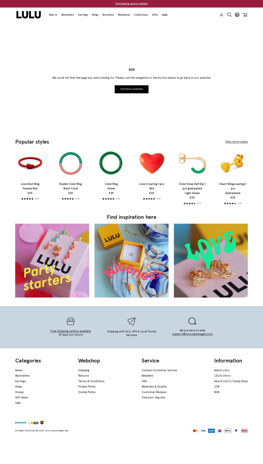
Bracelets (108, 14)
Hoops (19, 392)
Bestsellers (67, 14)
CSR (217, 386)
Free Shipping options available (131, 3)
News (19, 370)
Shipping (83, 370)
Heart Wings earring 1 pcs (233, 188)
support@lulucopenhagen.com (192, 334)
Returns (83, 375)
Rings (95, 14)
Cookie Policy (86, 392)
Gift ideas (21, 397)
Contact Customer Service (159, 370)
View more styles (236, 141)
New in (53, 14)
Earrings (83, 14)
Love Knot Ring (30, 186)
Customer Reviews (154, 392)
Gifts (155, 14)
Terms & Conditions (91, 381)
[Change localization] (237, 15)
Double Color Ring (70, 186)
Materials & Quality (154, 386)
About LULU (221, 370)
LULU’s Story (222, 375)
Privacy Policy (87, 386)
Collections (141, 14)
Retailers (147, 375)
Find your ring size (153, 397)
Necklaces (124, 14)
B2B (216, 392)
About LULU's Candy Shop (231, 381)
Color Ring (111, 186)
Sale (164, 14)
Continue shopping (131, 89)
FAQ (144, 381)
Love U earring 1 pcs (151, 186)
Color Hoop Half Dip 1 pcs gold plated (192, 188)
